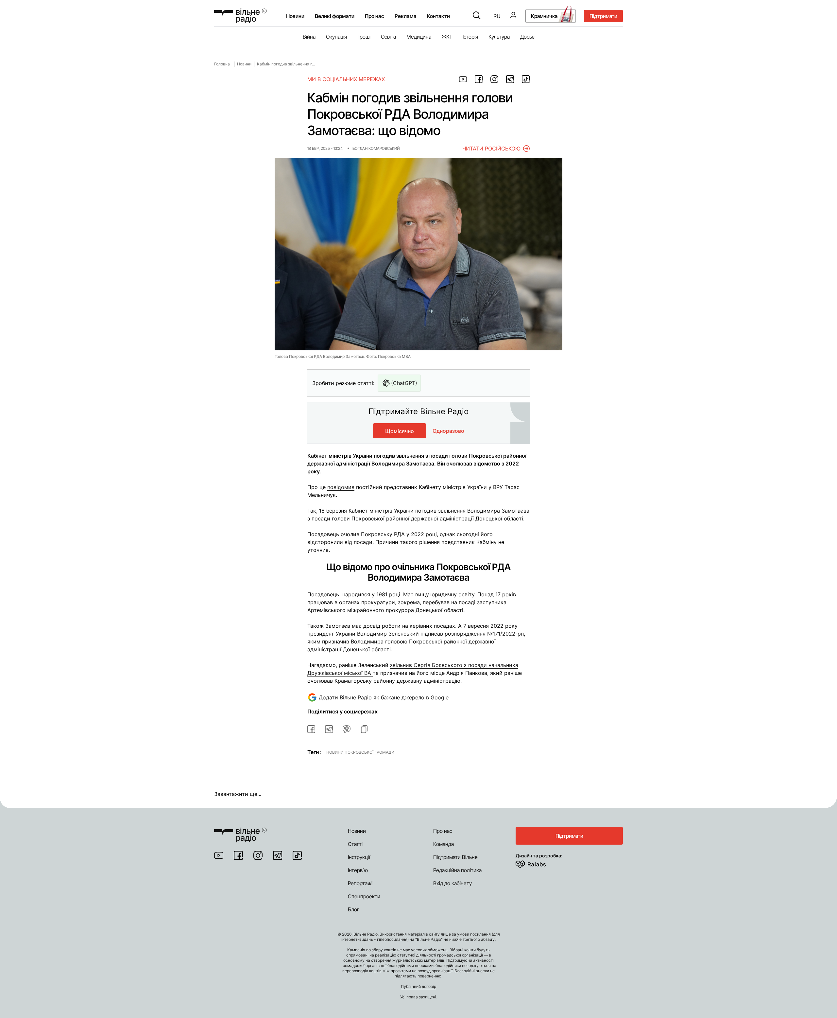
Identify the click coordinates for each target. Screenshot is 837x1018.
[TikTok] (297, 855)
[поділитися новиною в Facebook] (479, 79)
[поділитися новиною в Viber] (346, 729)
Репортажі (360, 883)
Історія (470, 36)
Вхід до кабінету (452, 883)
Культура (499, 36)
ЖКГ (447, 36)
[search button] (477, 16)
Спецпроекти (364, 896)
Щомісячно (399, 431)
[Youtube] (218, 855)
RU (497, 16)
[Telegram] (277, 855)
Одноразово (448, 430)
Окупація (336, 36)
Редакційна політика (457, 870)
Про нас (442, 831)
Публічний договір (418, 986)
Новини (295, 16)
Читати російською (491, 148)
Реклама (406, 16)
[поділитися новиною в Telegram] (510, 79)
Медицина (418, 36)
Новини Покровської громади (360, 752)
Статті (355, 844)
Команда (443, 844)
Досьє (527, 36)
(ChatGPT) (404, 383)
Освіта (388, 36)
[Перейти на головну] (240, 16)
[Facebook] (238, 855)
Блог (353, 909)
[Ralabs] (539, 863)
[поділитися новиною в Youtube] (463, 79)
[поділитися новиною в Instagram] (494, 79)
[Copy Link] (364, 729)
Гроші (363, 36)
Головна (222, 63)
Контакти (438, 16)
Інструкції (359, 857)
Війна (309, 36)
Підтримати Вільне (455, 857)
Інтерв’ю (358, 870)
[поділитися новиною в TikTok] (526, 79)
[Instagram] (258, 855)
